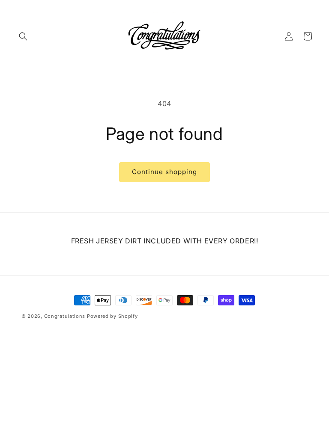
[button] (23, 36)
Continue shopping (164, 172)
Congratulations (65, 316)
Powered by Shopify (112, 316)
